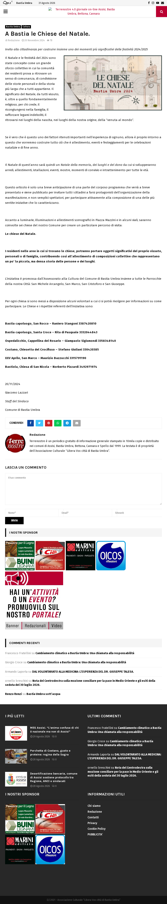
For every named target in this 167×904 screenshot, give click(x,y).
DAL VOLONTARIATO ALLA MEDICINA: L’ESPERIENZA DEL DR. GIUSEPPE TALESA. (83, 671)
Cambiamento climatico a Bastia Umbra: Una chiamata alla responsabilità (84, 653)
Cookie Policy (96, 829)
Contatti (93, 817)
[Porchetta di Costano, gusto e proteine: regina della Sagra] (16, 756)
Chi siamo (94, 806)
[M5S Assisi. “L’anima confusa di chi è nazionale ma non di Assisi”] (16, 733)
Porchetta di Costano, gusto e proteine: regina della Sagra (50, 752)
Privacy (92, 823)
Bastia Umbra (13, 27)
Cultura (26, 27)
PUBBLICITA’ (95, 834)
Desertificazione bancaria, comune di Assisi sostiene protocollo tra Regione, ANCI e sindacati (53, 777)
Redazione (14, 40)
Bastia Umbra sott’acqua (43, 694)
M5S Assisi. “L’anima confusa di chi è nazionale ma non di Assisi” (54, 729)
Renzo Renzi (13, 694)
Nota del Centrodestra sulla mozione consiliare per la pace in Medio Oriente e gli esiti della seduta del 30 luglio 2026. (123, 771)
